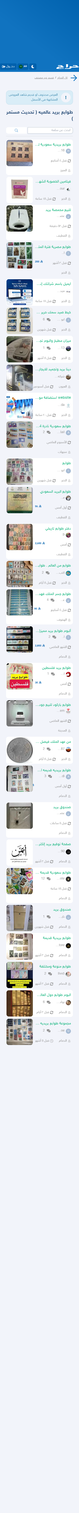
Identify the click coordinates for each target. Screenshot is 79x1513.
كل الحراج (62, 78)
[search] (16, 130)
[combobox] (50, 130)
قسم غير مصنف (44, 78)
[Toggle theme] (32, 66)
